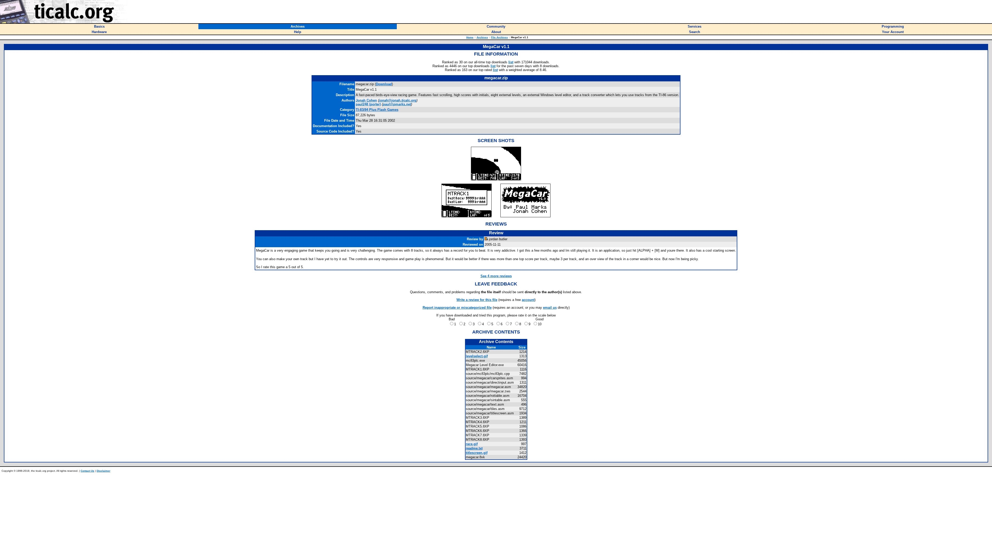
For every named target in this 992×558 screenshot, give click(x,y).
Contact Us (87, 470)
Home (470, 37)
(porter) (368, 104)
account (528, 300)
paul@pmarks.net (397, 104)
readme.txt (474, 448)
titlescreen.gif (476, 453)
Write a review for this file (476, 300)
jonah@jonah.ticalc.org (397, 100)
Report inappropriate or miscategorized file (457, 307)
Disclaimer (103, 470)
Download (384, 84)
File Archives (499, 37)
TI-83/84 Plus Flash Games (377, 110)
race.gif (472, 444)
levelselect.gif (477, 356)
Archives (482, 37)
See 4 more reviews (496, 276)
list (510, 62)
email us (550, 307)
